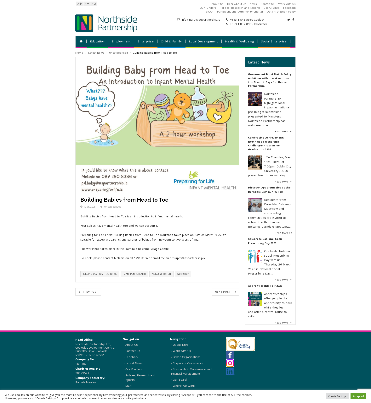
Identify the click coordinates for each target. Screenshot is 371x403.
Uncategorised (118, 52)
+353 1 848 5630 (241, 19)
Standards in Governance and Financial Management (191, 371)
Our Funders (133, 369)
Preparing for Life (161, 274)
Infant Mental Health (134, 274)
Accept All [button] (358, 396)
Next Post (224, 292)
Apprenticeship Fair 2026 (265, 285)
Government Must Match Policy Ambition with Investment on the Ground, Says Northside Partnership (270, 80)
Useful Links (181, 344)
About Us (131, 344)
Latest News (96, 52)
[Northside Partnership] (106, 23)
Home (79, 52)
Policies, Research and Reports (139, 377)
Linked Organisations (187, 357)
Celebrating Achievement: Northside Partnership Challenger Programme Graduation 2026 (266, 143)
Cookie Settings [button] (337, 396)
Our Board (180, 379)
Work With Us (182, 351)
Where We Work (184, 386)
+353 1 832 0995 (241, 24)
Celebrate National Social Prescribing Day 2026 (266, 241)
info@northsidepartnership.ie (201, 19)
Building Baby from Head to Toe (100, 274)
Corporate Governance (188, 363)
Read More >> (284, 131)
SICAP (129, 386)
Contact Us (132, 351)
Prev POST (89, 292)
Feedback (131, 357)
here (143, 398)
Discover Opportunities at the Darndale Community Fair (269, 189)
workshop (183, 274)
